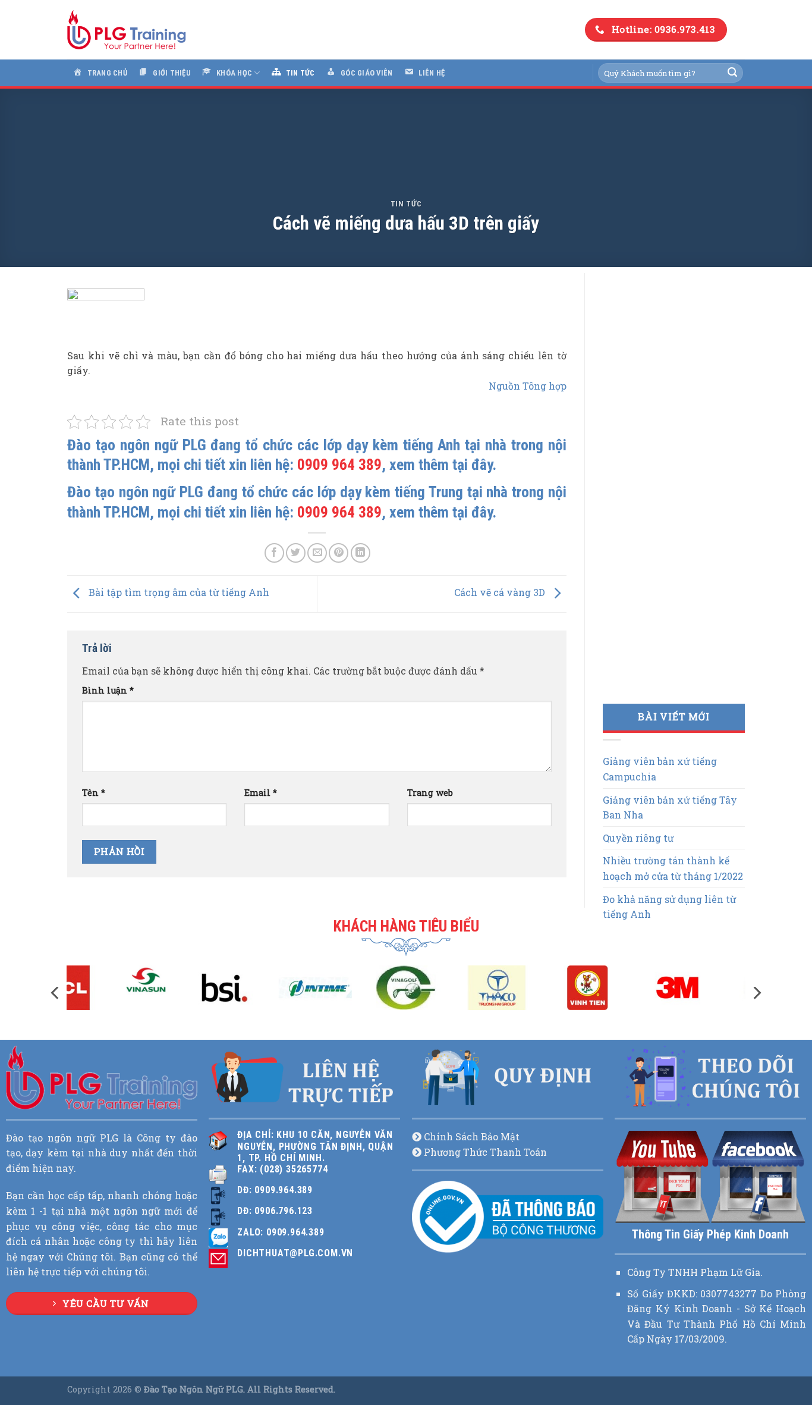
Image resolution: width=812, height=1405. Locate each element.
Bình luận (108, 690)
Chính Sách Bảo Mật (472, 1136)
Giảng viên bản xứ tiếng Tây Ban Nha (670, 807)
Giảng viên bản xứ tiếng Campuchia (660, 769)
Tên (93, 792)
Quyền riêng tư (638, 838)
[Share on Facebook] (274, 553)
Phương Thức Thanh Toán (485, 1152)
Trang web (430, 792)
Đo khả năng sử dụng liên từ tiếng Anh (669, 907)
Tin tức (406, 203)
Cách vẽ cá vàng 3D (500, 593)
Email (260, 792)
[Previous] (56, 993)
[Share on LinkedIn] (360, 553)
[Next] (756, 993)
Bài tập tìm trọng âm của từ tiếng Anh (177, 593)
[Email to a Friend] (317, 553)
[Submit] (732, 73)
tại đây (472, 464)
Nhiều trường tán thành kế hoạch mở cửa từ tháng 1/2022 (673, 868)
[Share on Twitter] (296, 553)
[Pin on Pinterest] (338, 553)
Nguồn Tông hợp (527, 386)
